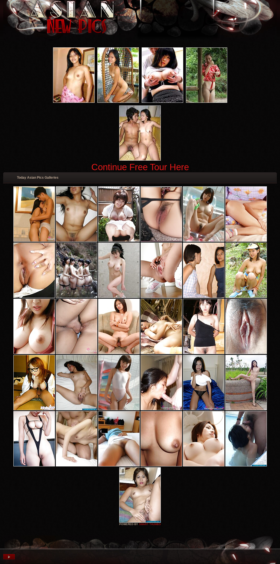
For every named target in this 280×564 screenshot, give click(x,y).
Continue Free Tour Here (140, 167)
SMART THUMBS (150, 524)
